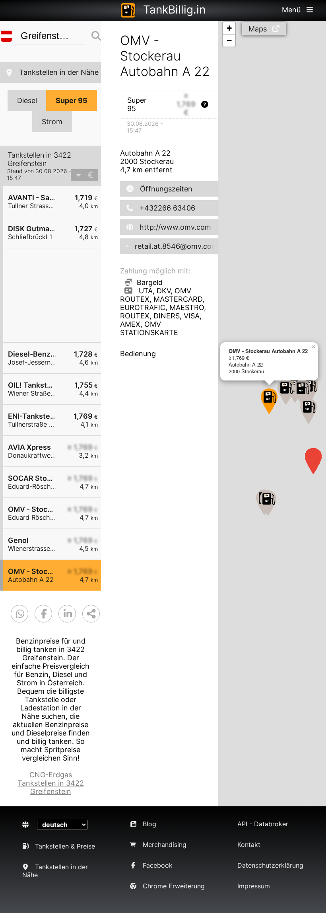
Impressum (253, 886)
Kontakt (248, 845)
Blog (149, 824)
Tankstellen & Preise (65, 846)
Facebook (158, 865)
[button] (268, 503)
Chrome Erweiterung (174, 886)
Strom (52, 121)
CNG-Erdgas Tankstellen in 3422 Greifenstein (50, 783)
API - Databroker (262, 824)
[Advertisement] (56, 295)
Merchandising (164, 845)
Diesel (27, 100)
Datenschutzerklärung (270, 865)
